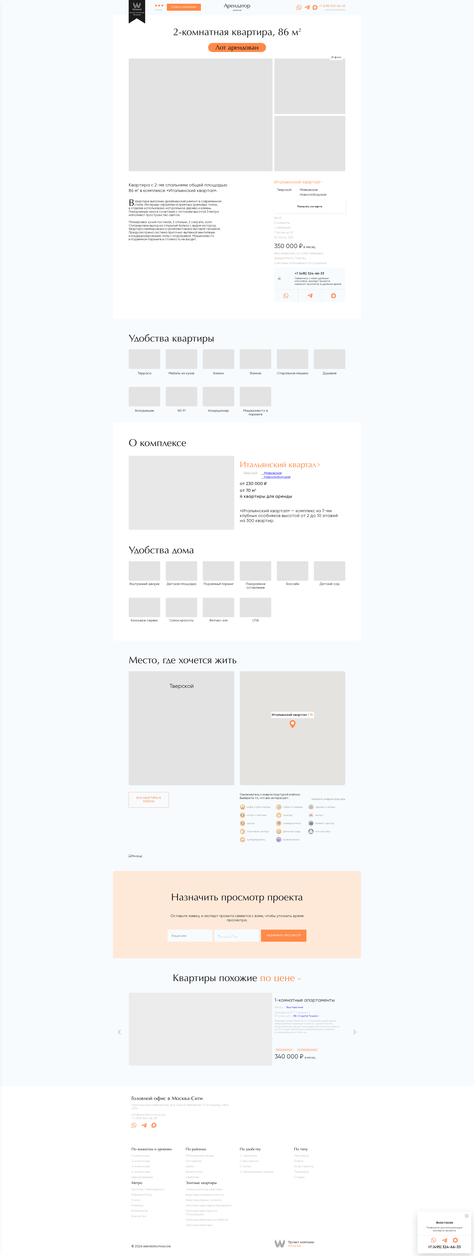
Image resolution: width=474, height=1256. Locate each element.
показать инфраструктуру (328, 799)
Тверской (284, 190)
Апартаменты (304, 1166)
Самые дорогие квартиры (204, 1189)
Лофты (298, 1161)
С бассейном (249, 1161)
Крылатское (194, 1171)
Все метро (139, 1216)
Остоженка (194, 1161)
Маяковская (272, 473)
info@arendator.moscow (148, 1114)
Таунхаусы (301, 1171)
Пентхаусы (301, 1155)
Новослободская (276, 477)
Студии (299, 1177)
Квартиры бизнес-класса (203, 1200)
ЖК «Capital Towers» (306, 1015)
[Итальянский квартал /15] (293, 734)
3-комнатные (140, 1166)
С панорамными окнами (256, 1171)
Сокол (135, 1200)
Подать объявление (183, 7)
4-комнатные (140, 1171)
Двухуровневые (142, 1177)
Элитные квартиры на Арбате (207, 1219)
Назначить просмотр (284, 935)
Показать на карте (310, 206)
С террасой (248, 1155)
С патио (245, 1166)
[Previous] (120, 1032)
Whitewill (294, 1246)
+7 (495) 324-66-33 (309, 273)
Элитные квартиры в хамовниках (208, 1205)
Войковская (139, 1210)
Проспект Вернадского (148, 1189)
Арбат (190, 1166)
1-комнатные (140, 1155)
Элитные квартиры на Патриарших (201, 1212)
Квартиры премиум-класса (205, 1194)
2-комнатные (140, 1161)
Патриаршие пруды (200, 1155)
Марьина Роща (141, 1194)
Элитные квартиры (199, 1225)
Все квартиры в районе (148, 800)
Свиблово (192, 1177)
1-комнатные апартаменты (305, 1000)
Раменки (137, 1205)
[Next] (354, 1032)
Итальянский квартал (297, 182)
